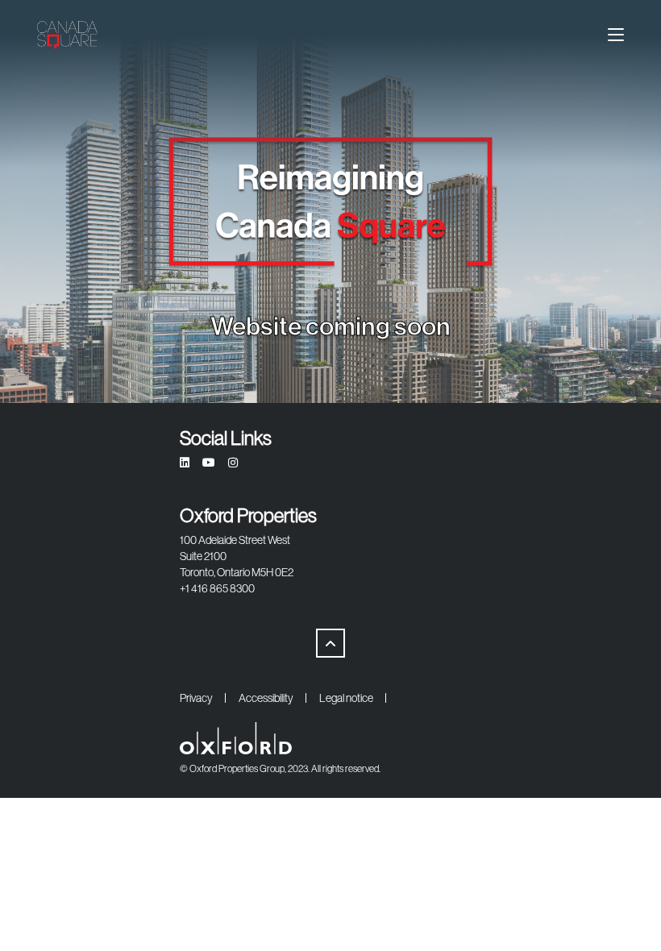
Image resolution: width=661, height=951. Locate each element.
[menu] (616, 34)
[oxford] (67, 34)
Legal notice (346, 697)
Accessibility (266, 697)
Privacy (196, 697)
